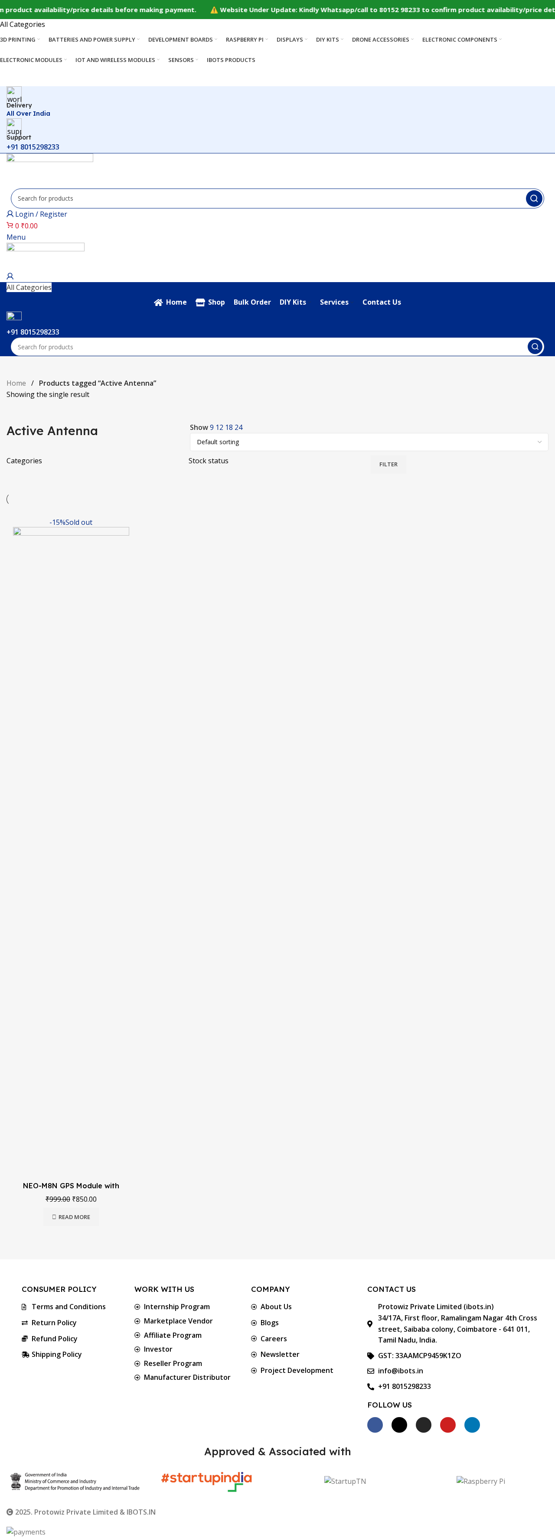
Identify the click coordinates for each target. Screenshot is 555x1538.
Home (17, 383)
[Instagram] (423, 1425)
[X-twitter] (399, 1425)
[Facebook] (375, 1425)
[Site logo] (50, 170)
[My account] (10, 276)
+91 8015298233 (33, 147)
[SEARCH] (534, 198)
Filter (388, 464)
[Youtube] (448, 1425)
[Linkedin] (472, 1425)
